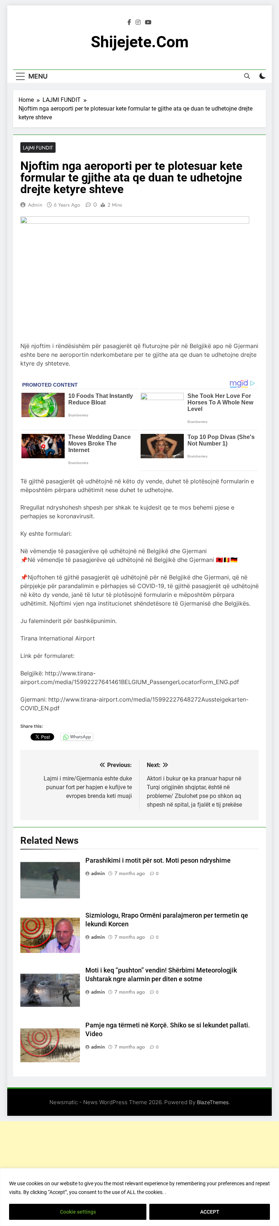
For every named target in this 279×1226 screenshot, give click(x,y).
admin (35, 204)
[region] (139, 1197)
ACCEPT (209, 1212)
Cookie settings (78, 1212)
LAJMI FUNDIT (38, 147)
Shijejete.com (140, 42)
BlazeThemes (213, 1102)
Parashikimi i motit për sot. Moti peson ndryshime (158, 860)
